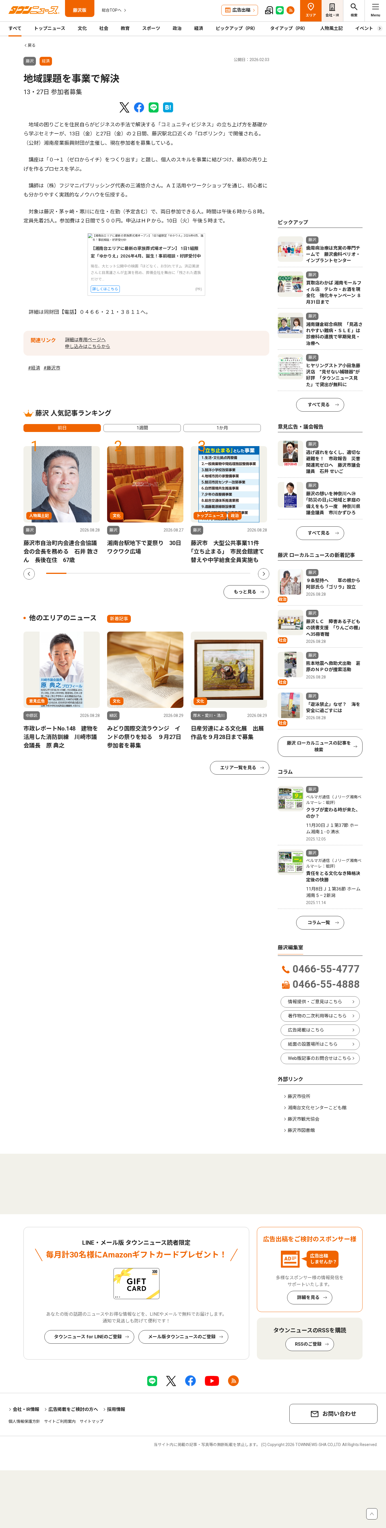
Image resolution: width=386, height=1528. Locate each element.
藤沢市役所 (299, 1096)
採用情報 (116, 1409)
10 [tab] (240, 573)
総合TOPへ (112, 10)
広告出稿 (241, 10)
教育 (125, 28)
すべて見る (319, 404)
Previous (29, 574)
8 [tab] (199, 573)
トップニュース (49, 28)
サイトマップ (91, 1421)
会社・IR (332, 15)
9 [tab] (219, 573)
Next (263, 574)
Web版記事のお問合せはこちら (319, 1058)
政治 (177, 28)
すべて (14, 28)
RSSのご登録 (308, 1344)
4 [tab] (117, 573)
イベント (364, 28)
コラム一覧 (318, 922)
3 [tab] (97, 573)
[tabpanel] (61, 505)
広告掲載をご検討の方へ (73, 1409)
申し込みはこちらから (87, 346)
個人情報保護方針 (24, 1421)
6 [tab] (158, 573)
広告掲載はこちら (306, 1030)
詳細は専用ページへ (85, 339)
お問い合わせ (339, 1413)
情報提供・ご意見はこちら (315, 1001)
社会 (103, 28)
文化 (82, 28)
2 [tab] (76, 573)
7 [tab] (179, 573)
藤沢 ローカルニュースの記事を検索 (319, 746)
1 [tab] (56, 573)
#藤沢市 (52, 368)
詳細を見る (308, 1297)
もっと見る (245, 592)
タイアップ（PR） (289, 28)
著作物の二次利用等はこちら (317, 1016)
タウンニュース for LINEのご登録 (88, 1336)
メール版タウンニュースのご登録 (182, 1336)
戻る (32, 45)
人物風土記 (331, 28)
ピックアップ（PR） (237, 28)
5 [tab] (138, 573)
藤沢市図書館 (301, 1130)
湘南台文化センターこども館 (317, 1107)
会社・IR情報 (26, 1409)
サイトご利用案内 (60, 1421)
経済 (198, 28)
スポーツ (151, 28)
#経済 (34, 368)
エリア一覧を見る (238, 767)
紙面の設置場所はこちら (313, 1044)
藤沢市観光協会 (303, 1119)
